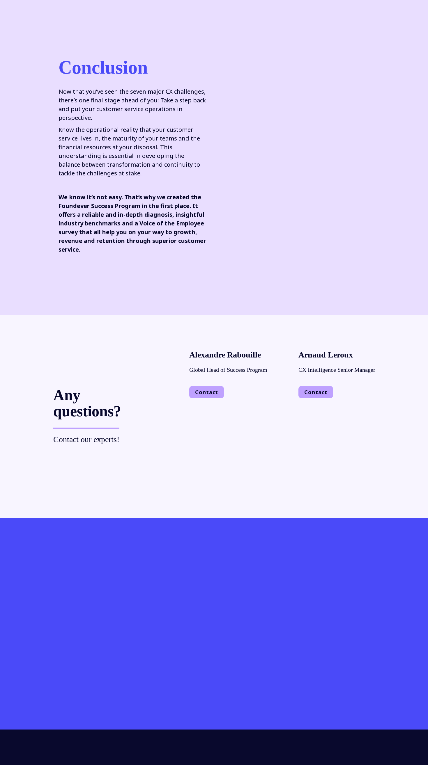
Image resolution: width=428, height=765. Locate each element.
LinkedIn (238, 681)
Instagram (79, 689)
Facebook (273, 681)
